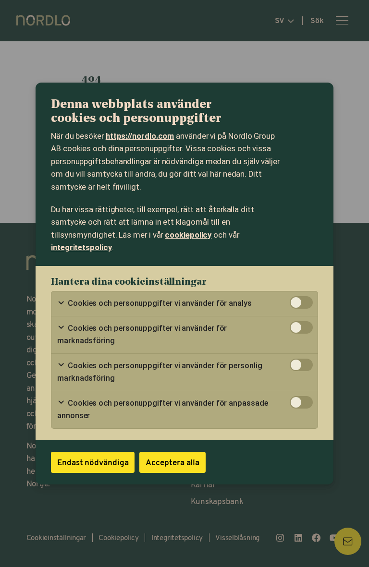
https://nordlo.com (140, 136)
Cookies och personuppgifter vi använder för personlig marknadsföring (159, 372)
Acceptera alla (172, 462)
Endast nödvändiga (92, 462)
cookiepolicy (188, 235)
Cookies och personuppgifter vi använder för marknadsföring (142, 335)
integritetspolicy (81, 247)
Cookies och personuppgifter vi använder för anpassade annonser (162, 409)
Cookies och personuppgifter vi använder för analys (159, 303)
